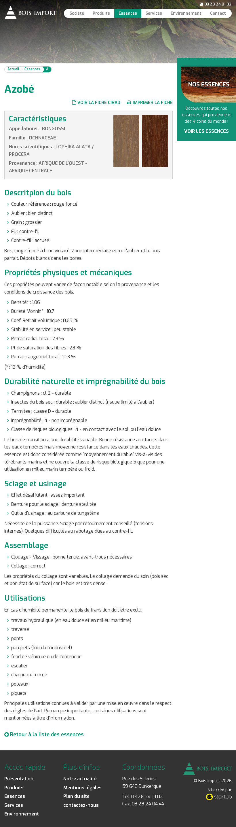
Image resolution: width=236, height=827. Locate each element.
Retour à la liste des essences (46, 734)
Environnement (186, 13)
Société (77, 13)
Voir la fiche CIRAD (98, 102)
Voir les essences (206, 131)
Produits (101, 13)
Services (154, 13)
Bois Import (30, 12)
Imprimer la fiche (153, 102)
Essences (128, 13)
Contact (218, 13)
